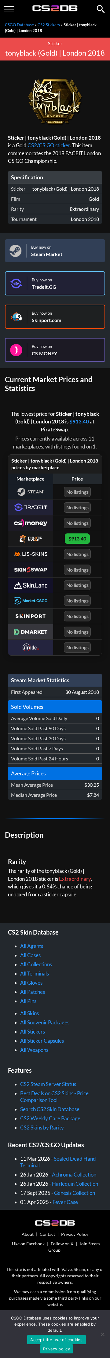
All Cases (30, 955)
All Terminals (34, 973)
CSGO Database (19, 24)
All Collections (36, 964)
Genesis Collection (74, 1193)
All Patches (32, 992)
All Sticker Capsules (42, 1041)
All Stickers (32, 1031)
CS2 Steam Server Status (48, 1084)
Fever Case (65, 1202)
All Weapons (34, 1050)
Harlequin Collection (75, 1183)
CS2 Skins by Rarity (42, 1127)
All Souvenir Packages (44, 1022)
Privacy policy (56, 1348)
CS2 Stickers (49, 24)
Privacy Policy (74, 1234)
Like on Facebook (28, 1243)
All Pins (28, 1001)
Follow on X (62, 1243)
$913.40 (79, 421)
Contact (47, 1234)
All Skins (29, 1013)
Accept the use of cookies (56, 1339)
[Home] (55, 10)
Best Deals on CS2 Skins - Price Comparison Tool (54, 1096)
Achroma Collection (74, 1174)
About (28, 1234)
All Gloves (31, 982)
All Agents (31, 946)
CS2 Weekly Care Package (50, 1118)
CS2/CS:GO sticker (49, 145)
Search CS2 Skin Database (49, 1109)
